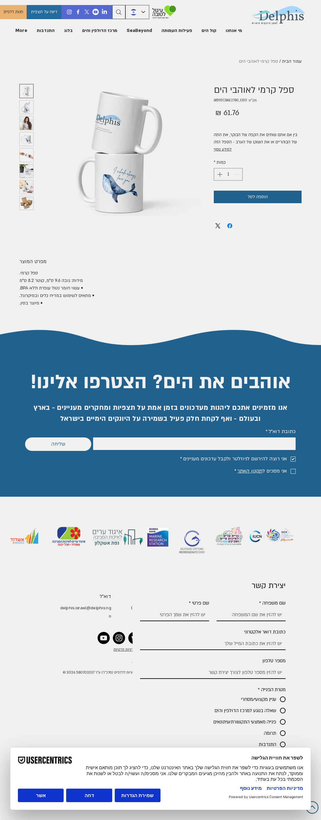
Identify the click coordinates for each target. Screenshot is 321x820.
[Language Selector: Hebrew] (137, 12)
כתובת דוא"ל (281, 431)
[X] (87, 12)
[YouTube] (103, 638)
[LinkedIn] (104, 12)
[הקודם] (287, 533)
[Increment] (219, 174)
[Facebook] (78, 12)
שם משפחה (272, 603)
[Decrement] (237, 174)
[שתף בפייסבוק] (230, 226)
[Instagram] (69, 12)
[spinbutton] (228, 174)
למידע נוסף (223, 149)
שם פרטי (199, 603)
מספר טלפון (274, 661)
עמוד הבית (292, 61)
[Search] (118, 12)
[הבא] (33, 533)
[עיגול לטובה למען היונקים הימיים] (163, 12)
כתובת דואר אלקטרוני (265, 632)
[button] (234, 30)
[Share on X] (218, 226)
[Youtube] (95, 12)
